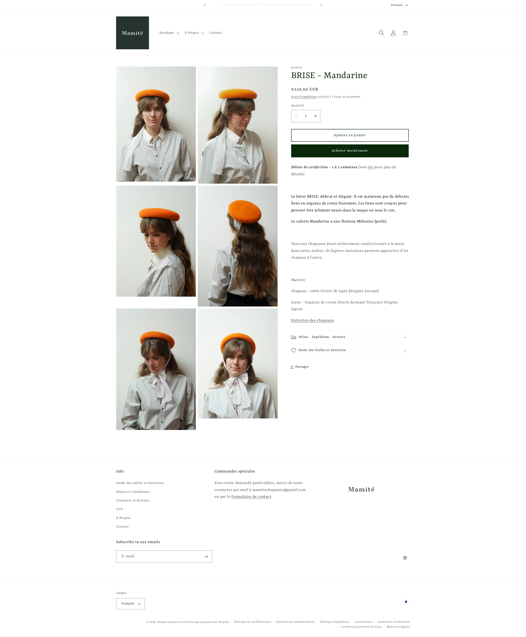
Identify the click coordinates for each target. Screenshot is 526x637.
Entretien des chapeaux (312, 320)
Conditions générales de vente (361, 626)
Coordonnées (363, 622)
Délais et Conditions (132, 492)
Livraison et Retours (132, 500)
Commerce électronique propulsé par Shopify (198, 622)
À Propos (123, 518)
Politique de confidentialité (252, 622)
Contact (122, 527)
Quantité (297, 105)
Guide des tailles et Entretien (140, 483)
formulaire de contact (251, 497)
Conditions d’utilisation (393, 622)
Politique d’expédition (335, 622)
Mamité (162, 622)
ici (370, 167)
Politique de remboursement (295, 622)
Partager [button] (302, 367)
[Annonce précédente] (204, 5)
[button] (168, 32)
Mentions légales (398, 626)
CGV (119, 509)
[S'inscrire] (206, 556)
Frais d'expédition (304, 96)
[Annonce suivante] (321, 5)
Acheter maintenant (350, 151)
